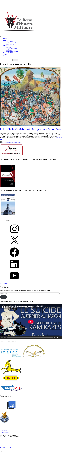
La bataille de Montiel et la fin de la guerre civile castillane (30, 129)
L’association (9, 41)
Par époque (9, 50)
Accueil (5, 38)
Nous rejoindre (10, 44)
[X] (14, 246)
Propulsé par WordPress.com (7, 448)
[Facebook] (14, 257)
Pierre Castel (5, 142)
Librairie (5, 54)
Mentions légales (4, 433)
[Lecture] (2, 337)
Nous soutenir (3, 430)
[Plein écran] (60, 337)
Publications (6, 46)
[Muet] (57, 337)
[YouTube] (14, 281)
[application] (31, 321)
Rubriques (8, 47)
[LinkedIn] (14, 269)
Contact (5, 56)
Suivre (3, 297)
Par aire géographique (12, 51)
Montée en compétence (12, 43)
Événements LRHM (8, 53)
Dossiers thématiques (11, 48)
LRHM (4, 40)
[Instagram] (14, 234)
